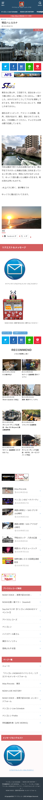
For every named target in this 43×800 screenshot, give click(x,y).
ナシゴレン (7, 333)
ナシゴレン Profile (10, 716)
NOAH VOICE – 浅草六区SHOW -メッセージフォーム (20, 699)
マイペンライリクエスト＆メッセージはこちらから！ (21, 284)
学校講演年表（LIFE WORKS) (15, 723)
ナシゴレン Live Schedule (9, 12)
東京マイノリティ (21, 333)
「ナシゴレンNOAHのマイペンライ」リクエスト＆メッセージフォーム (20, 675)
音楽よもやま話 (8, 648)
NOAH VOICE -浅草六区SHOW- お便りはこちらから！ (21, 323)
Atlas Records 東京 (11, 684)
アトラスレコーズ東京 (20, 796)
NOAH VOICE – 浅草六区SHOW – (16, 595)
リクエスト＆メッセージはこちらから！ (21, 770)
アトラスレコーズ (9, 620)
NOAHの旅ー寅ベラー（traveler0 (16, 602)
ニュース (6, 666)
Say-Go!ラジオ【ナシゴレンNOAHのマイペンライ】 (19, 610)
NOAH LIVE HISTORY (27, 12)
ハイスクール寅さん (10, 634)
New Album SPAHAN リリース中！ (22, 16)
